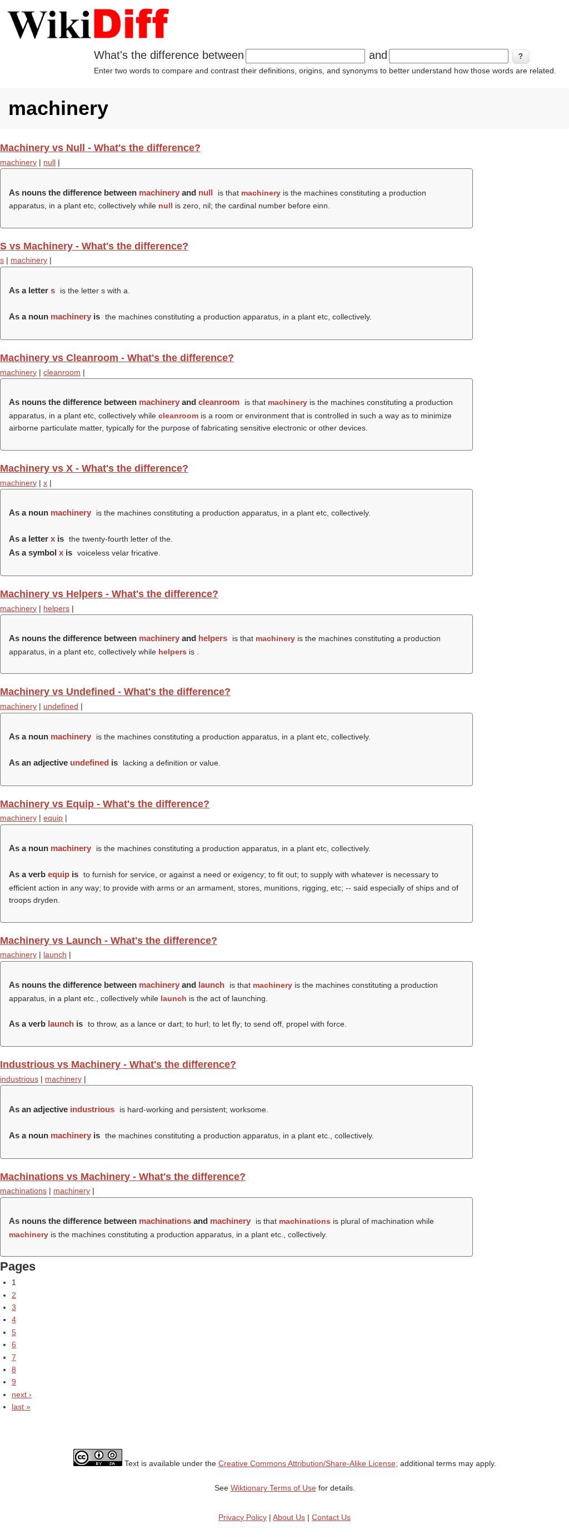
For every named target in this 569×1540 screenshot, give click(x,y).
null (49, 162)
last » (21, 1406)
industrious (19, 1078)
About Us (289, 1517)
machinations (23, 1190)
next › (22, 1394)
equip (53, 817)
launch (55, 954)
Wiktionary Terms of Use (273, 1487)
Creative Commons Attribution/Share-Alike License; (308, 1463)
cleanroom (62, 372)
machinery (18, 162)
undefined (60, 706)
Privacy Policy (242, 1517)
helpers (56, 608)
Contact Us (331, 1517)
